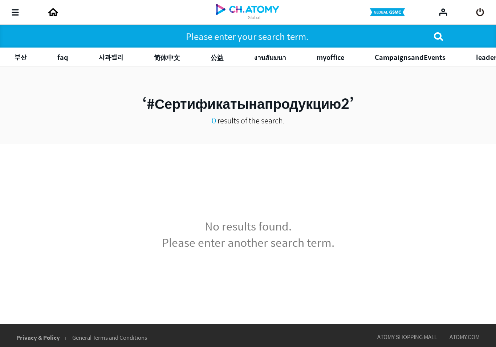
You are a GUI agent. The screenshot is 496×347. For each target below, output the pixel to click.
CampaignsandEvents (410, 57)
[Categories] (15, 12)
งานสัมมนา (270, 57)
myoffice (330, 57)
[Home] (53, 12)
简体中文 (167, 57)
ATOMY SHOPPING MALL (407, 336)
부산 (21, 57)
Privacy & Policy (38, 337)
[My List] (443, 12)
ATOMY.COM (465, 336)
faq (62, 57)
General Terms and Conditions (109, 337)
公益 (217, 57)
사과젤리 (111, 57)
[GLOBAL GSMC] (388, 12)
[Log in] (480, 12)
